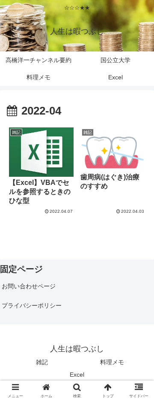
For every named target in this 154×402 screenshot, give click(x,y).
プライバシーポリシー (32, 305)
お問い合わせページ (29, 286)
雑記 (42, 362)
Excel (77, 374)
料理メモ (112, 362)
